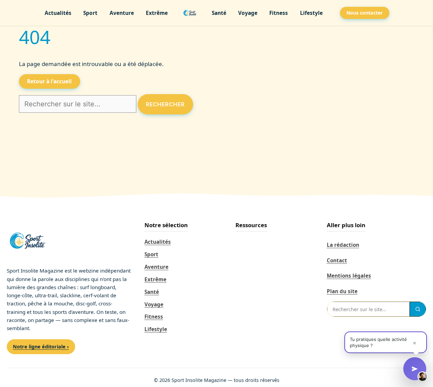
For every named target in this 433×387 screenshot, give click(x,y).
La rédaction (343, 244)
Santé (219, 13)
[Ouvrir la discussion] (414, 368)
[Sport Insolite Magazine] (189, 12)
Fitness (278, 13)
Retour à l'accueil (49, 81)
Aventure (122, 13)
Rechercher (165, 104)
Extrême (157, 13)
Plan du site (342, 291)
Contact (337, 260)
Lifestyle (311, 13)
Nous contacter (364, 12)
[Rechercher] (418, 309)
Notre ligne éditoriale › (41, 346)
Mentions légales (349, 275)
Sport (90, 13)
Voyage (247, 13)
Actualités (58, 13)
